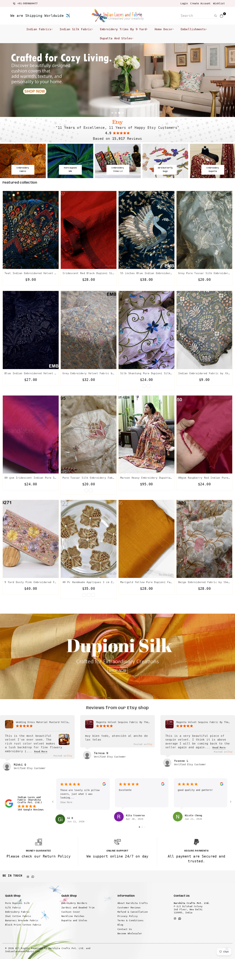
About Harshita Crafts (133, 903)
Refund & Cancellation (133, 912)
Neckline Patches (72, 916)
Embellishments (193, 29)
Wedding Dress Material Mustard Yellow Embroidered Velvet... (43, 722)
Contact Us (125, 929)
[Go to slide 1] (139, 827)
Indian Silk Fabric (76, 29)
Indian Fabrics (38, 29)
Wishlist (219, 3)
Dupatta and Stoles (116, 38)
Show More (66, 802)
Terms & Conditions (130, 920)
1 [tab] (112, 113)
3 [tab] (119, 113)
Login (184, 3)
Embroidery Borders (74, 903)
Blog (120, 924)
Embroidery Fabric (17, 912)
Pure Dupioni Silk (17, 903)
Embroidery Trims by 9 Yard (123, 29)
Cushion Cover (70, 912)
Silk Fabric (13, 907)
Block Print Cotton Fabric (23, 924)
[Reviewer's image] (64, 743)
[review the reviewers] (104, 784)
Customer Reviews (129, 907)
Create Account (200, 3)
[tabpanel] (117, 80)
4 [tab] (123, 113)
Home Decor (164, 29)
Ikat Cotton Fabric (18, 916)
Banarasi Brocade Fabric (21, 920)
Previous (5, 80)
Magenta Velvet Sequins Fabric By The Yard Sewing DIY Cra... (123, 722)
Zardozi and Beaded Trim (78, 907)
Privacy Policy (128, 916)
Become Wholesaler (130, 933)
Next (229, 80)
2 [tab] (116, 113)
